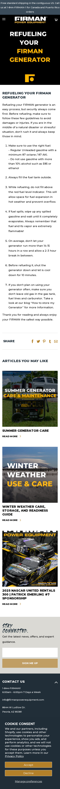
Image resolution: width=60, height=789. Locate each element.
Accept (28, 764)
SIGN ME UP (30, 663)
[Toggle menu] (3, 19)
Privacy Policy (14, 756)
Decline (28, 773)
